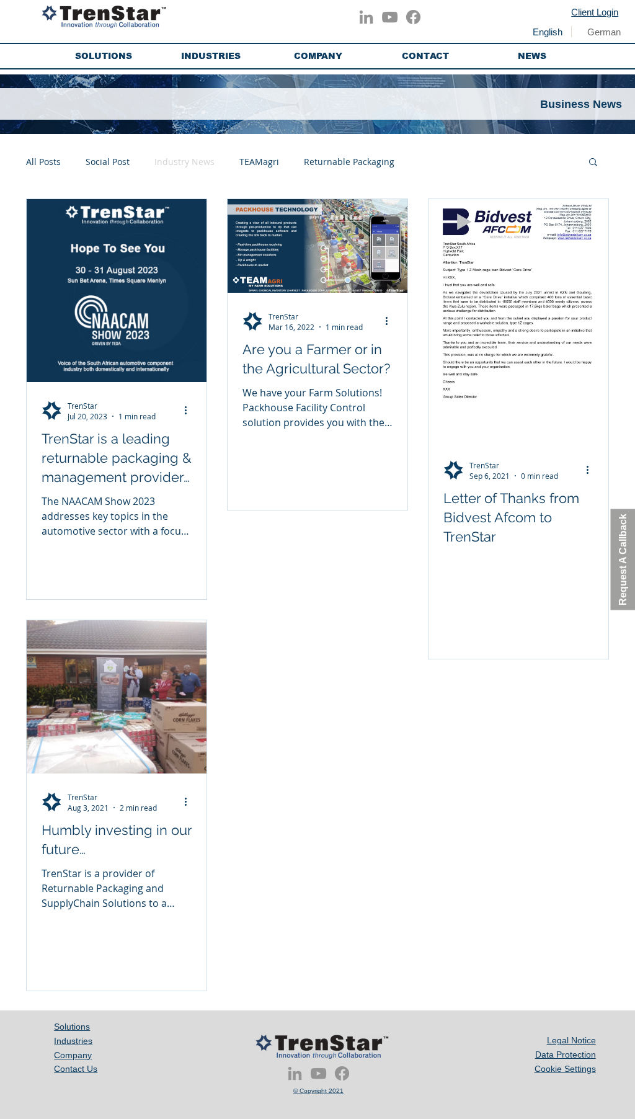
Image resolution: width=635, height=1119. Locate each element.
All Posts (43, 161)
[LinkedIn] (366, 17)
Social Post (108, 161)
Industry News (184, 161)
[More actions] (189, 410)
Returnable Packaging (349, 161)
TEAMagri (259, 161)
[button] (103, 56)
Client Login (594, 12)
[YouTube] (389, 17)
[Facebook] (413, 17)
